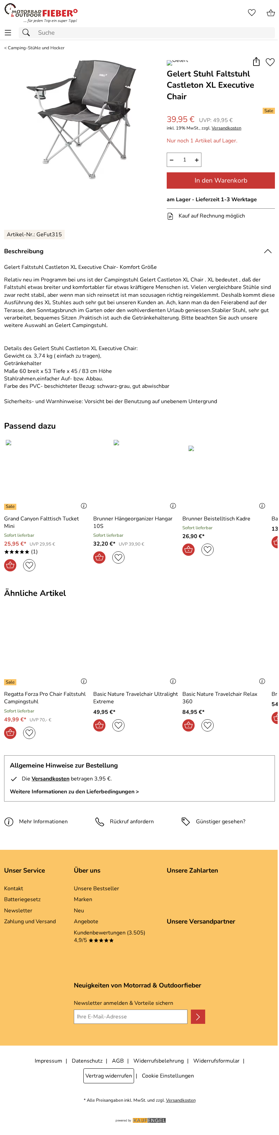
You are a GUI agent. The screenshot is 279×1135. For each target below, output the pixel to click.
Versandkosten (226, 128)
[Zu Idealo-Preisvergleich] (16, 950)
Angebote (86, 921)
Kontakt (13, 888)
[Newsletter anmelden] (198, 1017)
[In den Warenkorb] (10, 565)
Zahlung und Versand (30, 921)
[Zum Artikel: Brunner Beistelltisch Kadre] (225, 474)
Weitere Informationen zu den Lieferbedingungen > (74, 791)
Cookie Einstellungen (168, 1076)
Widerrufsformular (216, 1061)
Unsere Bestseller (96, 888)
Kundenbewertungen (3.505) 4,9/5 (109, 936)
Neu (79, 910)
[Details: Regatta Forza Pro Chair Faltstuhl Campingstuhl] (11, 682)
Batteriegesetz (22, 899)
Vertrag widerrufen (108, 1076)
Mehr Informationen (43, 821)
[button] (256, 62)
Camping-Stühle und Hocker (36, 48)
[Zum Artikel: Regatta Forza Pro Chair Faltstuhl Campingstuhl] (47, 650)
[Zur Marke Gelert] (177, 63)
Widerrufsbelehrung (158, 1061)
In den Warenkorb (221, 180)
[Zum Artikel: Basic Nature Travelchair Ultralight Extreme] (136, 650)
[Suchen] (28, 32)
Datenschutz (87, 1061)
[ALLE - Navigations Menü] (8, 33)
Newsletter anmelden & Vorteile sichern (123, 1003)
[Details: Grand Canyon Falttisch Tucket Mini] (11, 507)
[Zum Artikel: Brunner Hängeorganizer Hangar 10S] (136, 474)
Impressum (48, 1061)
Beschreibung (24, 251)
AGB (118, 1061)
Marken (83, 899)
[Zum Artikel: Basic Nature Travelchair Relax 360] (225, 650)
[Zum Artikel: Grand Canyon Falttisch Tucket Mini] (47, 474)
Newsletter (18, 910)
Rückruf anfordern (132, 821)
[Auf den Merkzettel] (270, 62)
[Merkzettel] (252, 13)
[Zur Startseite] (41, 13)
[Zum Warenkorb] (271, 13)
